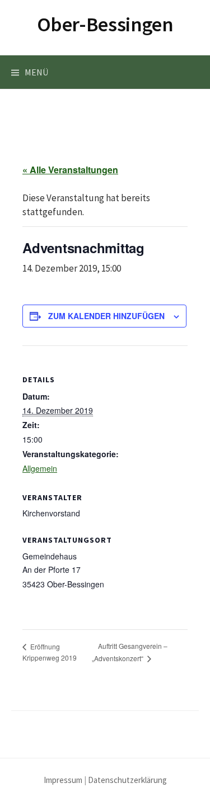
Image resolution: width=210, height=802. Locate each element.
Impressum (63, 780)
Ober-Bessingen (105, 24)
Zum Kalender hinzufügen (106, 315)
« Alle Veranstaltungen (70, 169)
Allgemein (39, 468)
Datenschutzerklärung (127, 780)
